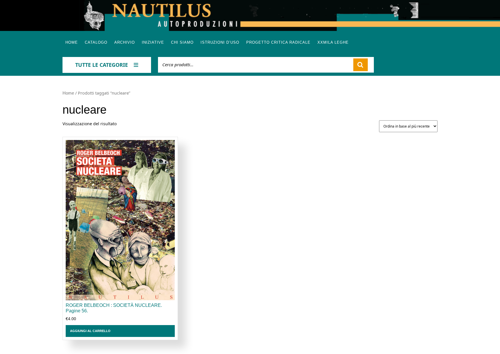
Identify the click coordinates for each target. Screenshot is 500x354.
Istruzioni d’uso (220, 42)
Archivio (124, 42)
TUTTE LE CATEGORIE (101, 64)
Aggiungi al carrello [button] (90, 331)
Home (71, 42)
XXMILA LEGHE (333, 42)
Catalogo (96, 42)
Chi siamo (182, 42)
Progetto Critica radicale (278, 42)
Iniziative (153, 42)
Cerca (360, 64)
